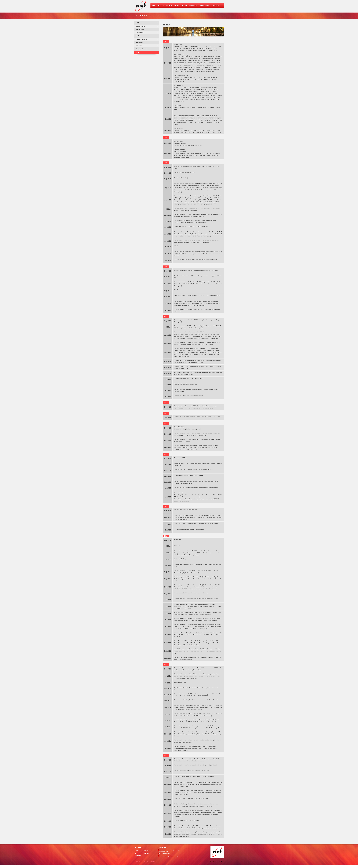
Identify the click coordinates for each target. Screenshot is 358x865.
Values (176, 5)
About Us (160, 5)
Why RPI (184, 5)
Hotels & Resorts (141, 39)
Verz (219, 861)
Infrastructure (140, 26)
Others (138, 52)
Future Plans (204, 5)
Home (153, 5)
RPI (140, 6)
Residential (139, 42)
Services (169, 5)
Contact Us (215, 5)
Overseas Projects (142, 49)
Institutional (140, 29)
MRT (137, 23)
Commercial (139, 32)
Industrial (139, 45)
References (193, 5)
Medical (138, 36)
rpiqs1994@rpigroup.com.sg (170, 856)
